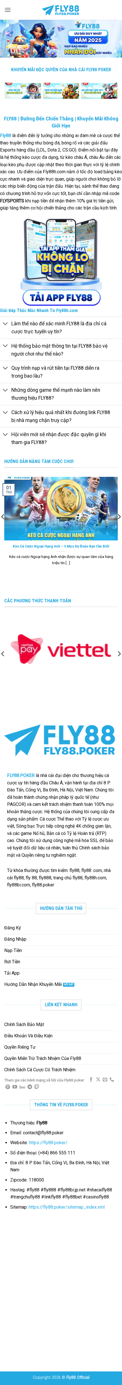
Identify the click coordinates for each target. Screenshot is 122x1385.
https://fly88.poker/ (48, 1142)
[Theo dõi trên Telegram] (30, 1087)
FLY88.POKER (21, 775)
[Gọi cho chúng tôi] (112, 1079)
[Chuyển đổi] (5, 324)
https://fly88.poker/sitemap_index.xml (67, 1207)
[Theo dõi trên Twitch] (37, 1087)
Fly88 (5, 135)
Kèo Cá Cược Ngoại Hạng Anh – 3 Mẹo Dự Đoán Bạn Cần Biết (61, 546)
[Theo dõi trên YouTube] (14, 1087)
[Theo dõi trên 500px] (22, 1087)
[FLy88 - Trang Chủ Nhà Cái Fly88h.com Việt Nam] (61, 10)
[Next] (115, 94)
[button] (7, 10)
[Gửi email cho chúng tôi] (105, 1079)
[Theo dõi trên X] (98, 1079)
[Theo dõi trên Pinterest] (7, 1087)
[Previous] (6, 94)
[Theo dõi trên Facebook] (91, 1079)
